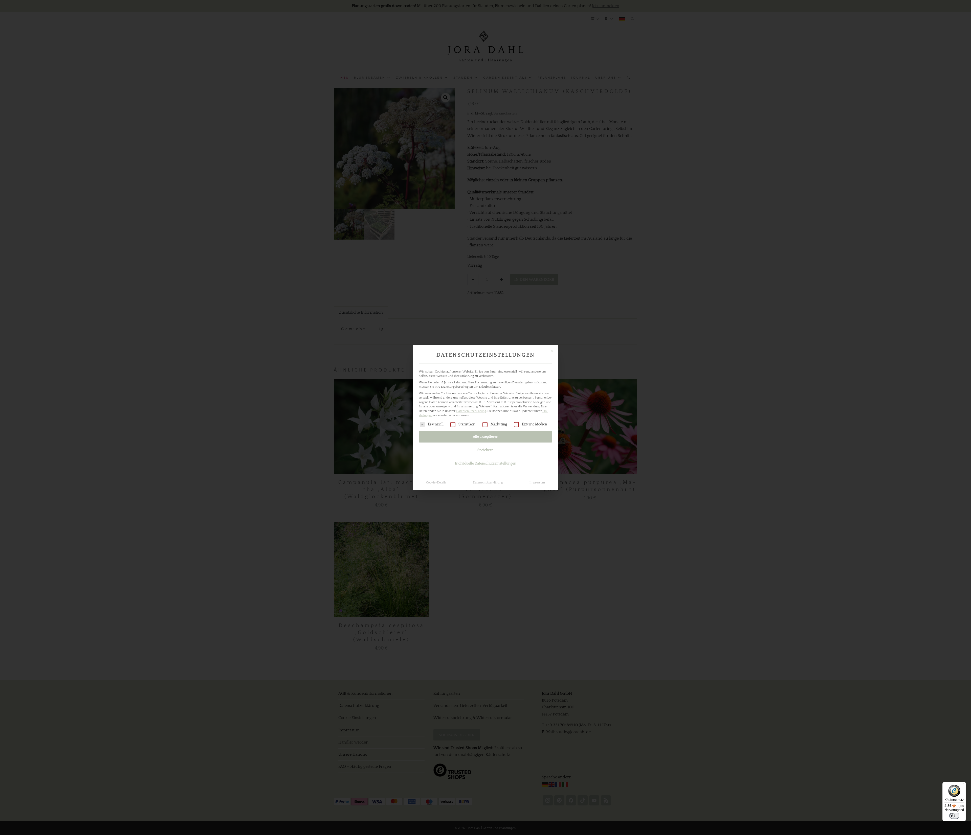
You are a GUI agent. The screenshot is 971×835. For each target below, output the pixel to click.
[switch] (954, 816)
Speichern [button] (485, 450)
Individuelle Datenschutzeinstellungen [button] (485, 463)
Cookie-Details (436, 482)
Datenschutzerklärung (471, 411)
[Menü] (963, 785)
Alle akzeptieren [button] (485, 437)
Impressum (537, 482)
